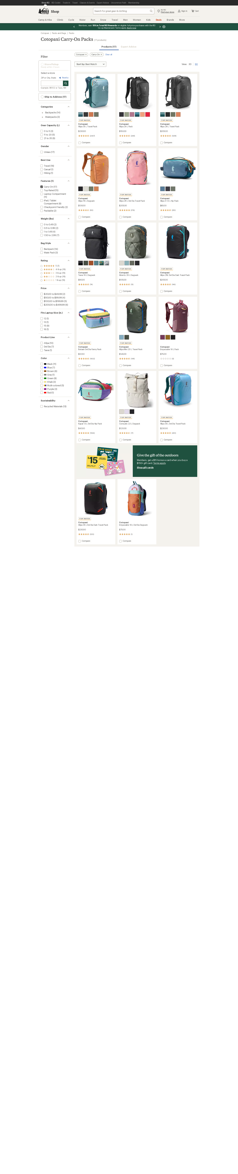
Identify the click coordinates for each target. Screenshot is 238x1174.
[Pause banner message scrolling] (164, 26)
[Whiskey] (91, 114)
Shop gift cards (145, 467)
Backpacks (50, 112)
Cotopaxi (45, 33)
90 (196, 63)
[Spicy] (147, 114)
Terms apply (159, 463)
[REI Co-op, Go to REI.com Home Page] (43, 11)
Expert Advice (128, 46)
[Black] (173, 337)
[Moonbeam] (126, 411)
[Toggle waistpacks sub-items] (42, 117)
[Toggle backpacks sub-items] (42, 112)
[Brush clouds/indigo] (101, 263)
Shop (55, 11)
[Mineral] (85, 188)
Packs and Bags (59, 33)
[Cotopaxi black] (85, 114)
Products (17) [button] (109, 46)
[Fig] (132, 114)
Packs (71, 33)
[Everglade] (96, 263)
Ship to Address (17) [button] (55, 96)
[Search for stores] (65, 83)
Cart (197, 11)
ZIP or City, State (48, 78)
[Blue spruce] (80, 114)
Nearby (65, 77)
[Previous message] (74, 26)
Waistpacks (51, 117)
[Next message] (160, 26)
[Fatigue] (96, 114)
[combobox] (123, 11)
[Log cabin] (167, 337)
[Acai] (162, 337)
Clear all (108, 54)
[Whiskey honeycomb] (91, 263)
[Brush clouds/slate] (106, 263)
